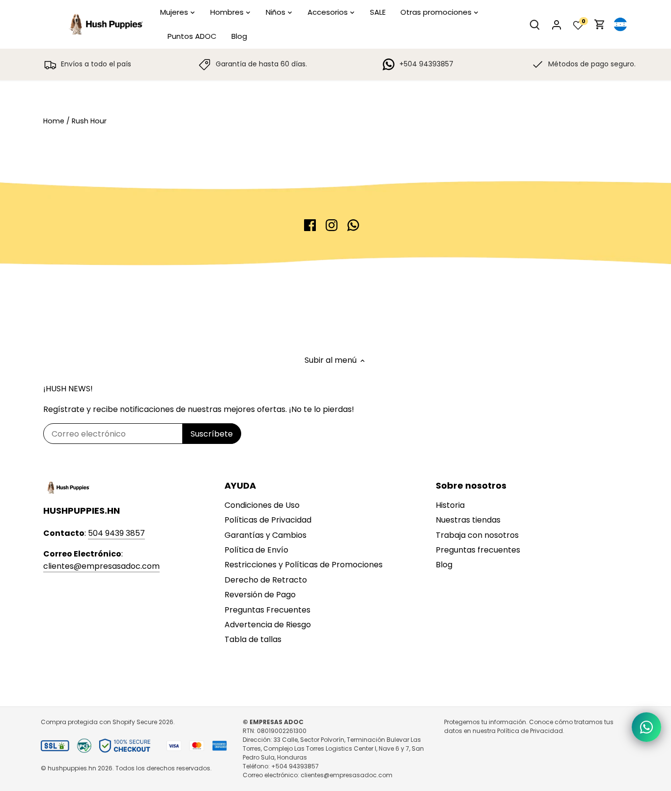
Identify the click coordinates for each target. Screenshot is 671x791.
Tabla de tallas (252, 639)
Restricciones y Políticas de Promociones (303, 564)
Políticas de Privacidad (267, 520)
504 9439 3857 (116, 533)
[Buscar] (535, 24)
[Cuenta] (556, 24)
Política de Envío (256, 550)
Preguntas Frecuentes (267, 609)
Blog (444, 564)
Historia (450, 505)
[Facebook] (310, 225)
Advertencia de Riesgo (267, 624)
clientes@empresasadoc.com (101, 566)
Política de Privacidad (530, 731)
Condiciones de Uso (262, 505)
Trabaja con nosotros (477, 535)
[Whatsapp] (353, 225)
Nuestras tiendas (468, 520)
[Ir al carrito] (600, 24)
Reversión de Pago (260, 594)
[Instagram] (331, 225)
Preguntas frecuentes (478, 550)
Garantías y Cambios (265, 535)
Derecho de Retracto (265, 580)
